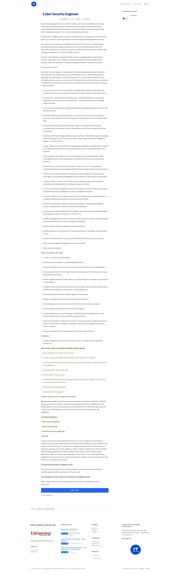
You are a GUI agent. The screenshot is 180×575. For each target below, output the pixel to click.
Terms (147, 568)
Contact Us (95, 532)
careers (94, 530)
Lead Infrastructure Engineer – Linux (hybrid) (73, 540)
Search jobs (95, 541)
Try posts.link (96, 545)
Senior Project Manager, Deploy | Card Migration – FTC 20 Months (73, 548)
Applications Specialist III (69, 529)
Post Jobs (137, 4)
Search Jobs (125, 4)
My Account (97, 558)
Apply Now (75, 490)
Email (52, 509)
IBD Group (57, 568)
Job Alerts (95, 543)
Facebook (40, 509)
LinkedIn (47, 509)
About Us (95, 528)
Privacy (142, 568)
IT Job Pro (48, 568)
